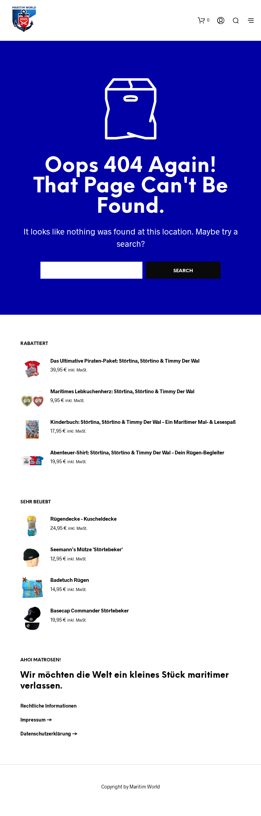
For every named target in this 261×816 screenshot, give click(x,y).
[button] (203, 20)
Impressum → (36, 720)
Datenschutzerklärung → (49, 733)
